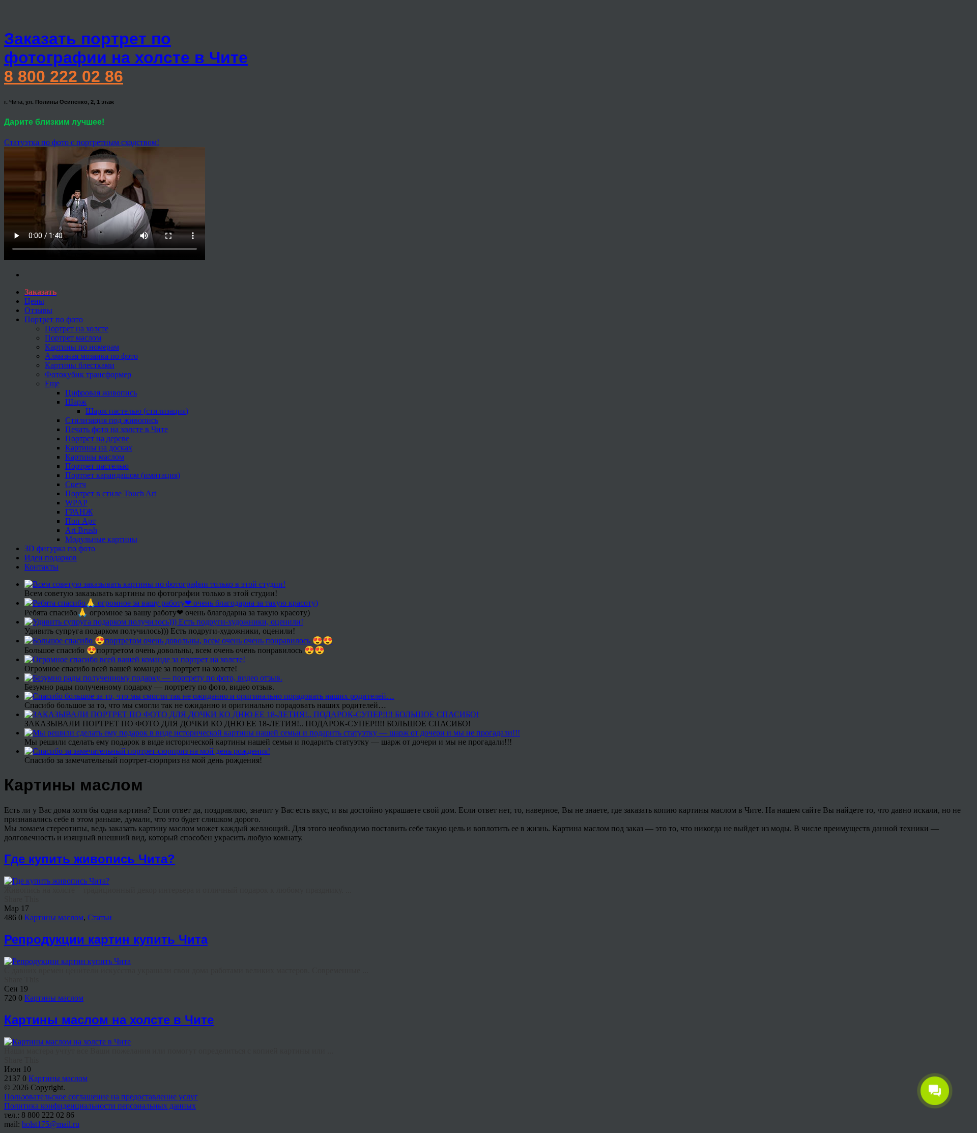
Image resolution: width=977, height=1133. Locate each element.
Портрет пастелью (97, 466)
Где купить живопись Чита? (89, 859)
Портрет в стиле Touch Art (110, 493)
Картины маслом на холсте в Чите (109, 1020)
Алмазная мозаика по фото (91, 356)
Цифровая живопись (101, 392)
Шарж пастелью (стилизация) (136, 411)
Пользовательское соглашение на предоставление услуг (101, 1096)
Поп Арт (80, 521)
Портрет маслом (73, 337)
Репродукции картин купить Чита (106, 939)
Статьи (100, 917)
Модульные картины (101, 539)
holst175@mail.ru (50, 1124)
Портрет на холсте (76, 328)
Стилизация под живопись (111, 420)
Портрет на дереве (97, 438)
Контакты (41, 566)
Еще (52, 383)
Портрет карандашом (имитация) (122, 475)
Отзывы (38, 310)
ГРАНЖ (79, 511)
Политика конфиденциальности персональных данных (100, 1105)
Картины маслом (94, 456)
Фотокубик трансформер (88, 374)
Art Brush (81, 530)
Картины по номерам (82, 347)
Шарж (76, 402)
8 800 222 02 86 (63, 76)
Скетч (75, 484)
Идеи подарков (50, 557)
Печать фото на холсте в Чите (116, 429)
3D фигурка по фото (59, 548)
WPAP (76, 502)
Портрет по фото (53, 319)
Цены (34, 301)
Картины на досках (98, 447)
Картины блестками (79, 365)
